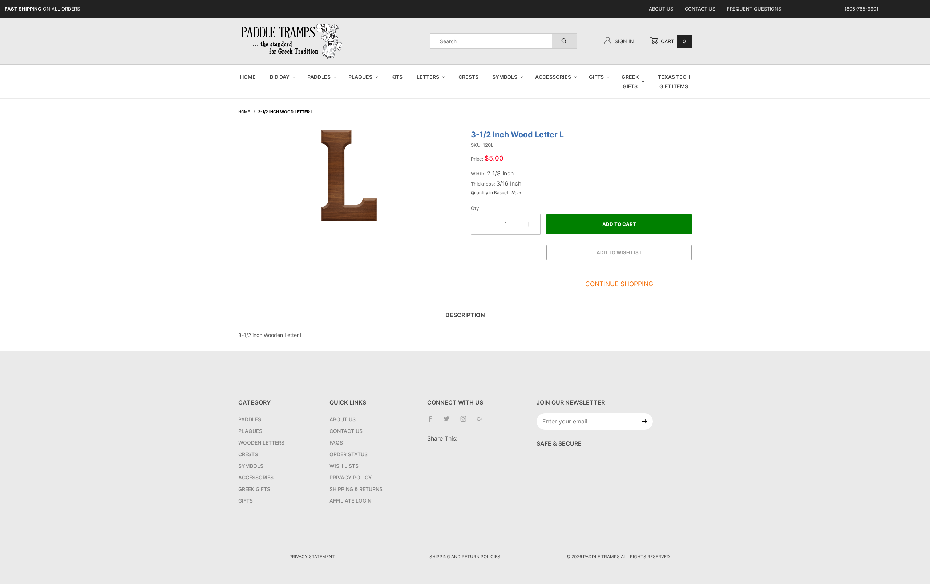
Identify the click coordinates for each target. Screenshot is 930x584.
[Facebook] (433, 421)
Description (465, 315)
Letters (428, 77)
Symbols (504, 77)
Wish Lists (344, 466)
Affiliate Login (350, 501)
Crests (468, 77)
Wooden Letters (261, 442)
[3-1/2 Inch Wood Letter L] (349, 179)
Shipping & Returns (356, 489)
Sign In (623, 41)
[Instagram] (466, 421)
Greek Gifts (630, 81)
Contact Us (700, 9)
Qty (475, 208)
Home (248, 77)
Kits (397, 77)
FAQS (336, 442)
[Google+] (483, 421)
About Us (661, 9)
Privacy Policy (350, 477)
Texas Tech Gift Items (674, 81)
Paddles (319, 77)
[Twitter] (450, 421)
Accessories (553, 77)
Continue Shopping (619, 284)
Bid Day (280, 77)
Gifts (596, 77)
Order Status (348, 454)
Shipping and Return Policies (464, 556)
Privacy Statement (312, 556)
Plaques (360, 77)
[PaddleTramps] (292, 40)
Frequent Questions (754, 9)
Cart (672, 41)
